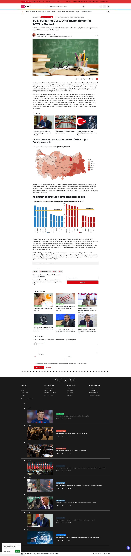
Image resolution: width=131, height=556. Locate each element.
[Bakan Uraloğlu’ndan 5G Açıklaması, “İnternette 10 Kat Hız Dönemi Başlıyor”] (65, 536)
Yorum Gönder (39, 367)
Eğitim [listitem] (35, 271)
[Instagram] (56, 380)
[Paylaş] (109, 554)
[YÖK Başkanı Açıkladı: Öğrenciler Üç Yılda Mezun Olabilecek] (65, 303)
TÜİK (54, 263)
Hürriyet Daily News (46, 263)
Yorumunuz (41, 343)
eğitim (64, 85)
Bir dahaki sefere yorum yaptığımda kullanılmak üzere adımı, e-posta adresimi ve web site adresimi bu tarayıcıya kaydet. (61, 363)
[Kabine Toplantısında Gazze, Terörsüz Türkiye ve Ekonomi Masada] (44, 126)
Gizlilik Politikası (6, 551)
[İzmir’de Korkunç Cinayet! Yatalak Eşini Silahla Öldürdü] (65, 432)
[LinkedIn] (75, 380)
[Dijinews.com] (26, 6)
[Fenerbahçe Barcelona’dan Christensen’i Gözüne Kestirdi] (65, 412)
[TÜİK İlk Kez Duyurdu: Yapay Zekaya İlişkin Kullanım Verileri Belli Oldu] (87, 126)
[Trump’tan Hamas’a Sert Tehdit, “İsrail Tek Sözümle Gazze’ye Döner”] (65, 501)
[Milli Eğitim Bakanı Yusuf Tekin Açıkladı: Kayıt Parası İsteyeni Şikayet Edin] (87, 324)
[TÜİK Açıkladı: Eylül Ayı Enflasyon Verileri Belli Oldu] (65, 126)
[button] (104, 6)
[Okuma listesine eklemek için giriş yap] (97, 79)
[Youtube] (65, 380)
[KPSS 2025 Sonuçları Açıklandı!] (43, 303)
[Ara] (100, 6)
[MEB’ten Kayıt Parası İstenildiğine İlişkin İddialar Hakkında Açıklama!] (43, 324)
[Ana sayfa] (22, 11)
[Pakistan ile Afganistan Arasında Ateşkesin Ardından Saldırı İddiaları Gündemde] (65, 484)
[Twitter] (60, 380)
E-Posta (69, 356)
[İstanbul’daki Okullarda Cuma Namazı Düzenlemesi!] (65, 449)
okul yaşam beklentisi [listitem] (45, 271)
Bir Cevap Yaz (39, 336)
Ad (35, 356)
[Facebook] (70, 380)
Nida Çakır (40, 34)
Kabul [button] (17, 551)
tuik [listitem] (60, 271)
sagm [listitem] (54, 271)
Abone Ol (82, 282)
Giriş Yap (48, 367)
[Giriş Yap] (108, 6)
